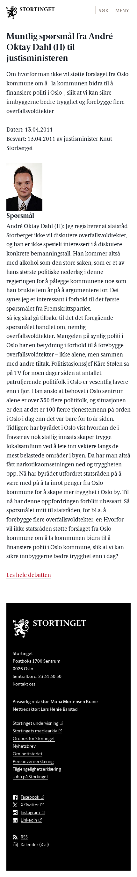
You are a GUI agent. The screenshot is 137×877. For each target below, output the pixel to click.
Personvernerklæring (33, 761)
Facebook (30, 797)
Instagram (30, 812)
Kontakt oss (24, 684)
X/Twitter (30, 804)
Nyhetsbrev (24, 746)
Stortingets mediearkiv (35, 731)
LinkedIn (29, 820)
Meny (122, 10)
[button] (103, 10)
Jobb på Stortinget (30, 776)
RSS (24, 837)
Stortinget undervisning (35, 723)
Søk (103, 10)
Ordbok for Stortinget (34, 738)
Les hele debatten (28, 576)
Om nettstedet (27, 754)
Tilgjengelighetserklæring (37, 769)
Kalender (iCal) (35, 844)
